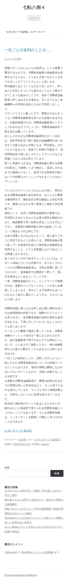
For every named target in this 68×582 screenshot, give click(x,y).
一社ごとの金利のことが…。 (29, 50)
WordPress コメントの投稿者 (37, 552)
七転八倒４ (34, 7)
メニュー (34, 17)
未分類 (22, 439)
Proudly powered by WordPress (21, 575)
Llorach (45, 444)
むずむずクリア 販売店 (18, 430)
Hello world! (11, 552)
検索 (7, 467)
